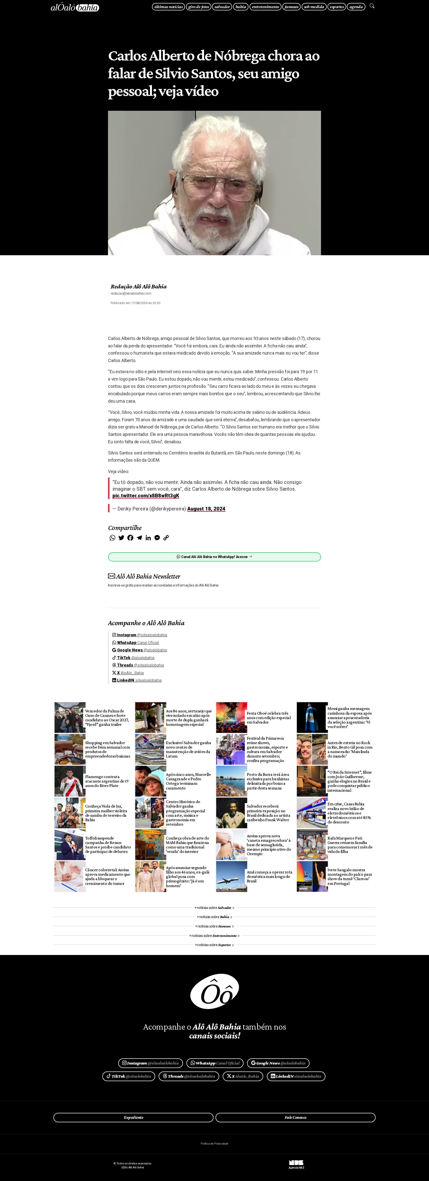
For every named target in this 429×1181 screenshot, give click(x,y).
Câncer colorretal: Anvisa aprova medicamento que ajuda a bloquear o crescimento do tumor (107, 876)
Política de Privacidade (214, 1143)
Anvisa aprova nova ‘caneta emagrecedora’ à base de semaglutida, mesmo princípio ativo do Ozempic (269, 844)
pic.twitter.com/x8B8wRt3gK (145, 496)
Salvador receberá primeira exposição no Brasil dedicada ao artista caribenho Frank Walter (268, 813)
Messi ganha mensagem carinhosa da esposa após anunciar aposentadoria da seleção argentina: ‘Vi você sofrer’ (349, 717)
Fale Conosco (295, 1117)
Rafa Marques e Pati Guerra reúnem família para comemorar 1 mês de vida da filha (349, 845)
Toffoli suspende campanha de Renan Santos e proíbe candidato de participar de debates (108, 845)
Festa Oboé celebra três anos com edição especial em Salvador (269, 718)
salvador (222, 6)
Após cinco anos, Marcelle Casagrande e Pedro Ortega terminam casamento (188, 781)
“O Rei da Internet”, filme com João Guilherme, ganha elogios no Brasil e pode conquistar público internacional (349, 781)
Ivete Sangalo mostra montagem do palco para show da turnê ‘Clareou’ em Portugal (349, 876)
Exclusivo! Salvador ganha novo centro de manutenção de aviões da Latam (188, 749)
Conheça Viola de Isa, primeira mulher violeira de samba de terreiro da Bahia (106, 813)
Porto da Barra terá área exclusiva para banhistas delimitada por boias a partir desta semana (268, 781)
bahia (241, 6)
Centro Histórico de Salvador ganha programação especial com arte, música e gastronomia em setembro (185, 813)
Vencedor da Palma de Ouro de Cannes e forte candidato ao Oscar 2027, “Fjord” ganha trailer (107, 717)
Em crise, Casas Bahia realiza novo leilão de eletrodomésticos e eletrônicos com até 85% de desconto (349, 812)
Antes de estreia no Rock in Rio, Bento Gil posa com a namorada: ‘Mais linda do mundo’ (349, 749)
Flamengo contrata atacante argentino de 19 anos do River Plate (107, 781)
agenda (356, 6)
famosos (291, 6)
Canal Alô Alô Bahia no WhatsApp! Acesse (214, 557)
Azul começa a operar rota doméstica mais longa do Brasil (269, 876)
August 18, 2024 (206, 509)
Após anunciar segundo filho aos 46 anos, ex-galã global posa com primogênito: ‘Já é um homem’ (188, 876)
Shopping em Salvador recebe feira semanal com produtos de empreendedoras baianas (107, 749)
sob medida (314, 6)
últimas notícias (168, 6)
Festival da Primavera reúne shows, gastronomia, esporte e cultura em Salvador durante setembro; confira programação (267, 749)
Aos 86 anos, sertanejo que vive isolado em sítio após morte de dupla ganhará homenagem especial (189, 717)
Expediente (133, 1117)
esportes (337, 6)
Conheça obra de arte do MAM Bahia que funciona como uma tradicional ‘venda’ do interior (187, 845)
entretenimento (265, 6)
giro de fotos (198, 6)
